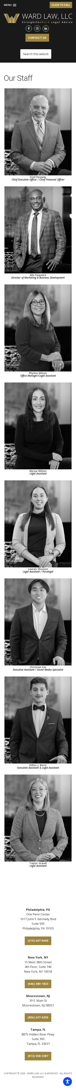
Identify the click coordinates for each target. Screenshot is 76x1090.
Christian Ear (38, 668)
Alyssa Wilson (38, 472)
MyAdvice (52, 1073)
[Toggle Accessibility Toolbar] (67, 1081)
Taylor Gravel (38, 864)
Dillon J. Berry (38, 766)
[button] (10, 5)
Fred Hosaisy (38, 178)
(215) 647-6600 (38, 940)
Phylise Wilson (38, 374)
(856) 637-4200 (38, 1017)
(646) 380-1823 (38, 984)
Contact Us (37, 37)
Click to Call (60, 4)
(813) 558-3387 (38, 1056)
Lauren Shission (38, 570)
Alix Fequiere (38, 276)
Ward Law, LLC (35, 1073)
